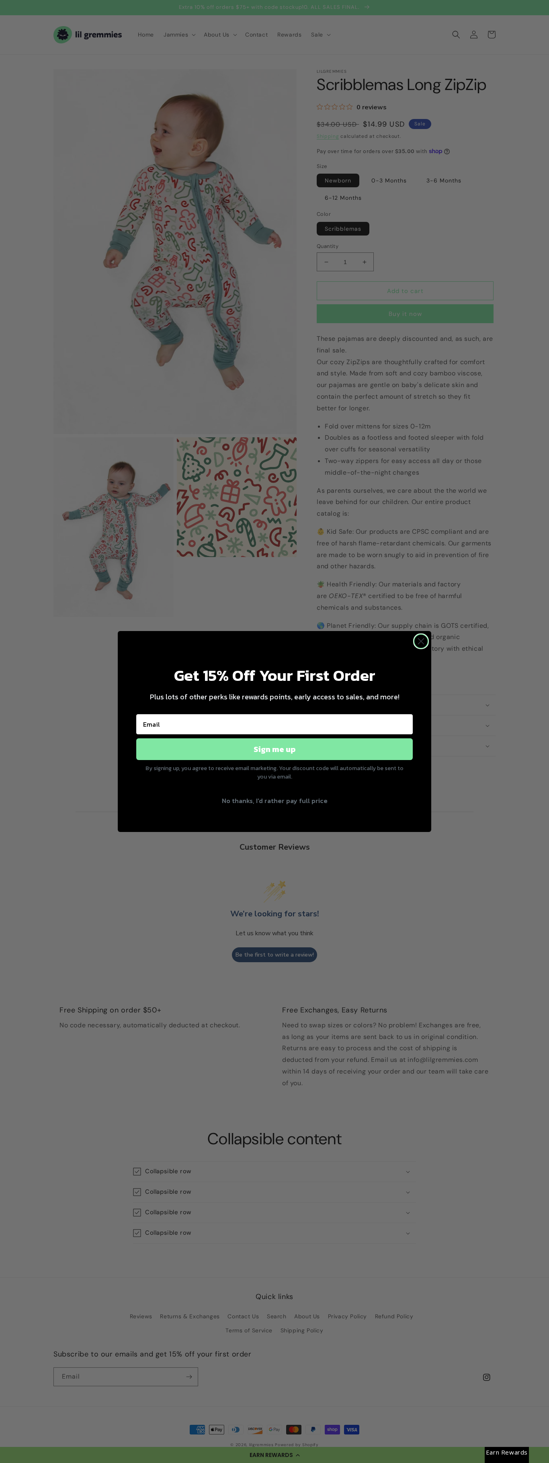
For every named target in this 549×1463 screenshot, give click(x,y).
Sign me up (274, 749)
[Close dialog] (421, 641)
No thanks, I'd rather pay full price (275, 800)
